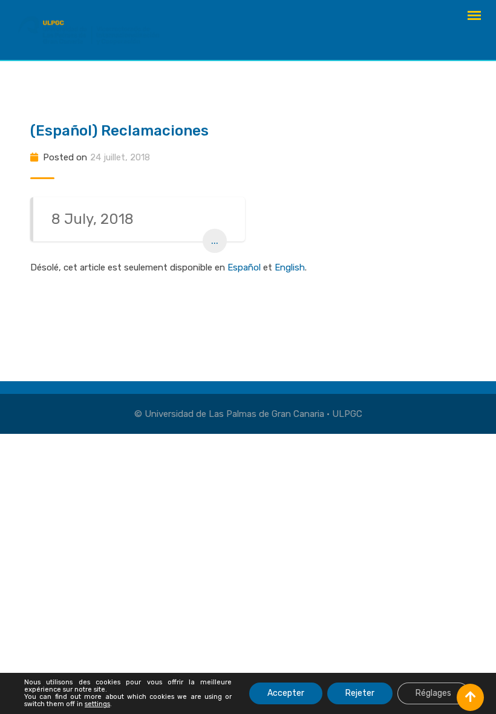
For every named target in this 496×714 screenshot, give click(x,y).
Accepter (285, 693)
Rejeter (359, 693)
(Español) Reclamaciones (119, 130)
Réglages (433, 693)
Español (244, 267)
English (290, 267)
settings (97, 704)
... (214, 240)
